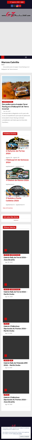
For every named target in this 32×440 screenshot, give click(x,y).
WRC (11, 360)
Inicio (2, 64)
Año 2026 (6, 255)
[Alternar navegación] (26, 57)
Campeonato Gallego (14, 255)
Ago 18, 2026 (8, 404)
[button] (29, 57)
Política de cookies (17, 433)
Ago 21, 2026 (8, 333)
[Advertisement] (16, 39)
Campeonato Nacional (7, 101)
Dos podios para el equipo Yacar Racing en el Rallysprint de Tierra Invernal (15, 106)
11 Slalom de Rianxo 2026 (17, 180)
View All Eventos (8, 208)
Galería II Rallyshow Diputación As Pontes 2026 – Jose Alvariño (15, 399)
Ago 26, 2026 (9, 262)
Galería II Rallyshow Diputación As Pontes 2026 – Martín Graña (15, 328)
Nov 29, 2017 (6, 111)
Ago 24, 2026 (9, 296)
